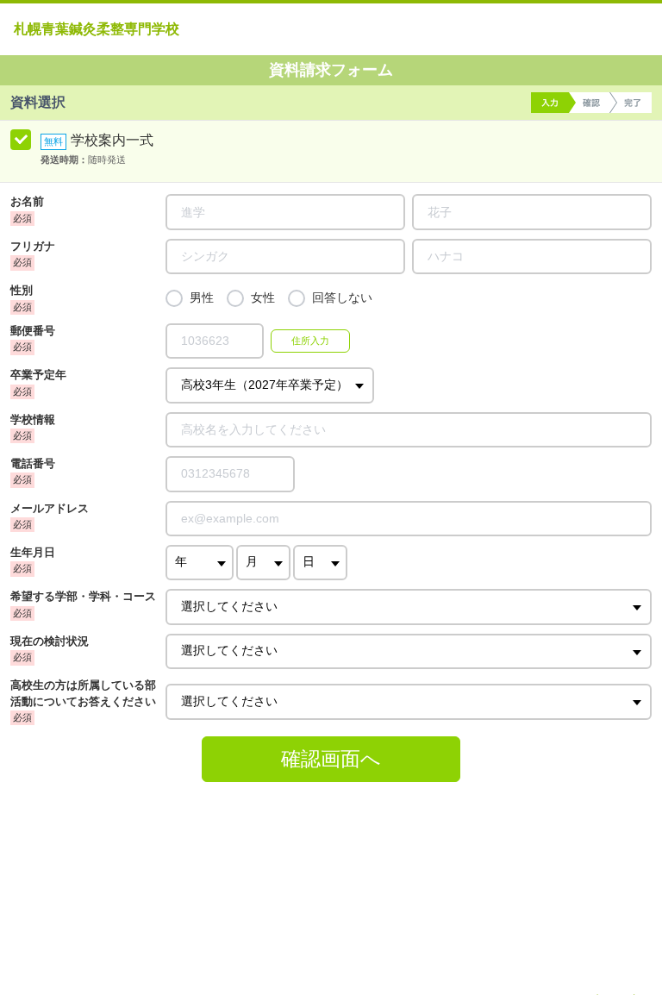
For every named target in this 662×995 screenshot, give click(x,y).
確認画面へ (331, 759)
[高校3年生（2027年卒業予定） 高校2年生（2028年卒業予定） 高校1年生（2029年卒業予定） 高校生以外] (269, 385)
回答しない (342, 297)
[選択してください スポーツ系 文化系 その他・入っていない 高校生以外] (409, 701)
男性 (202, 297)
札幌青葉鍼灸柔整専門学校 (96, 29)
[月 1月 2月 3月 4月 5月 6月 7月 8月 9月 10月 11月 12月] (263, 562)
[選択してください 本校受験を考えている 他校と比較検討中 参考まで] (409, 651)
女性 (263, 297)
